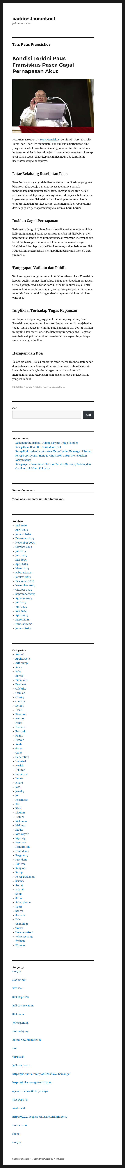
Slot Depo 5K (20, 1099)
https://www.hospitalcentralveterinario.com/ (39, 1116)
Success (20, 915)
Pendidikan (22, 851)
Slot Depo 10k (20, 997)
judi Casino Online (23, 1005)
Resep (19, 872)
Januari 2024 (23, 628)
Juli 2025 (20, 551)
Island (19, 782)
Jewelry (19, 791)
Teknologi (21, 923)
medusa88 (18, 1108)
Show (18, 898)
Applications (22, 658)
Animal (19, 654)
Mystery (20, 838)
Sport (18, 906)
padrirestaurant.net (33, 18)
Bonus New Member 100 (26, 1039)
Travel (19, 928)
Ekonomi (20, 714)
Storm (19, 910)
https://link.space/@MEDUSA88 (32, 1082)
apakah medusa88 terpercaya (30, 1091)
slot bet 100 (19, 979)
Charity (19, 697)
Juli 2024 (20, 602)
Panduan (20, 842)
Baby (18, 671)
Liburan (20, 812)
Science (20, 880)
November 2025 (25, 542)
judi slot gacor (20, 1065)
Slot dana (18, 1014)
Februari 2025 (23, 572)
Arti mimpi (22, 662)
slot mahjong (20, 1031)
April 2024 (21, 615)
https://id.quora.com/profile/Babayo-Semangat (41, 1073)
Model (19, 829)
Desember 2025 (24, 538)
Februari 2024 (23, 623)
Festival (20, 731)
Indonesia (21, 774)
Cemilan (20, 692)
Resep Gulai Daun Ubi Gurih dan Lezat (38, 447)
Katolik (38, 387)
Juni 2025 (21, 555)
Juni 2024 (21, 606)
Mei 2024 (21, 611)
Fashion (20, 727)
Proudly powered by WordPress (49, 1159)
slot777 (16, 971)
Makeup (20, 825)
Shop (18, 893)
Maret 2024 (22, 619)
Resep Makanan (25, 876)
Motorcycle (22, 833)
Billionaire (21, 680)
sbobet (16, 1133)
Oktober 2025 (23, 546)
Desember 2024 (24, 581)
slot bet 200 (19, 1125)
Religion (20, 868)
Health (19, 765)
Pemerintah (22, 846)
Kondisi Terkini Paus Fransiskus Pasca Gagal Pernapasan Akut (43, 64)
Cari (14, 408)
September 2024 (25, 593)
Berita (29, 387)
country (20, 701)
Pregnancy (21, 855)
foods (18, 744)
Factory (20, 718)
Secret (19, 885)
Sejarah (20, 889)
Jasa (17, 786)
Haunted (20, 761)
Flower (19, 739)
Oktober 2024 (23, 589)
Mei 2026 (21, 525)
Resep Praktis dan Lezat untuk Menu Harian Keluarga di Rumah (53, 451)
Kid (17, 804)
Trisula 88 (18, 1056)
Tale (18, 919)
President (21, 859)
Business (20, 684)
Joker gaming (20, 1022)
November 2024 (25, 585)
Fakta (18, 722)
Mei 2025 (21, 559)
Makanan (21, 821)
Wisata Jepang (24, 936)
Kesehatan (21, 799)
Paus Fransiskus (49, 139)
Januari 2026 (23, 534)
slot (14, 1048)
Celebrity (20, 688)
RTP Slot (17, 988)
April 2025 (21, 564)
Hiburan (20, 769)
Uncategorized (24, 932)
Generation (22, 757)
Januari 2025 (23, 576)
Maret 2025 (22, 568)
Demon (19, 705)
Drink (18, 709)
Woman (20, 940)
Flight (19, 735)
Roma (62, 387)
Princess (20, 863)
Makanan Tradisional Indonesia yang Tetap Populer (46, 442)
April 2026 (21, 529)
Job (17, 795)
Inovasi (19, 778)
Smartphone (23, 902)
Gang (18, 752)
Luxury (19, 816)
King (18, 808)
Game (18, 748)
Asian (18, 667)
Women (20, 945)
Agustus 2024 (23, 598)
